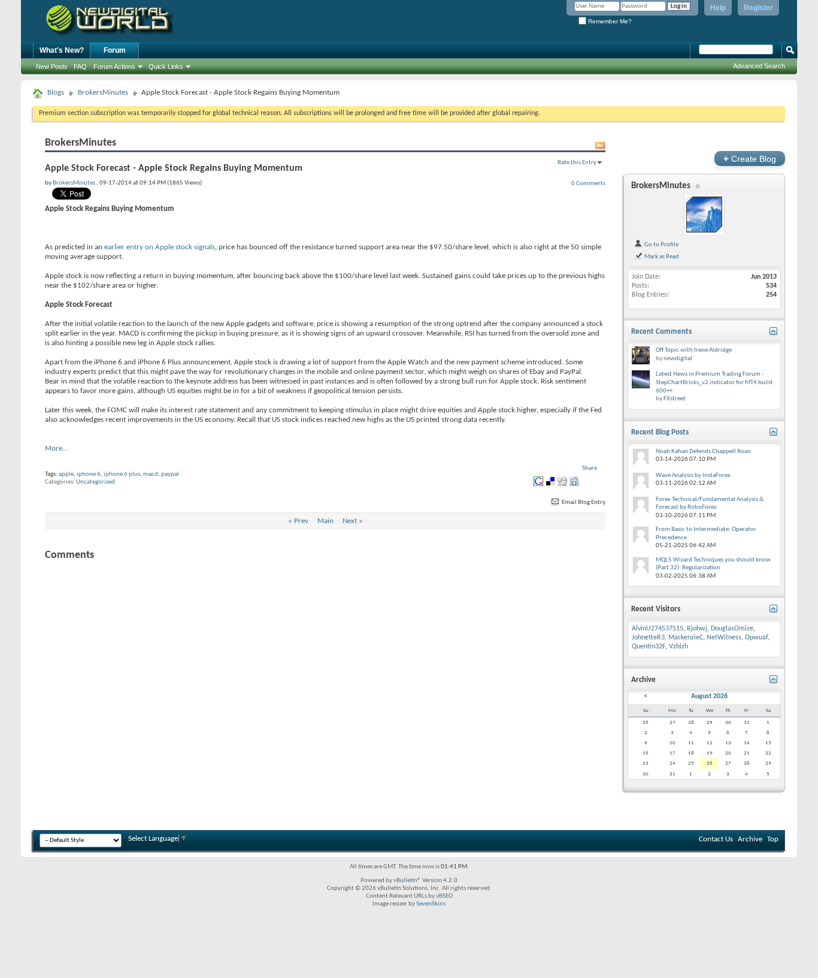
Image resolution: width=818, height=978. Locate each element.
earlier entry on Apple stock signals (159, 247)
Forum (115, 50)
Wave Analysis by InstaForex (693, 475)
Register (758, 8)
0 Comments (588, 183)
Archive (750, 839)
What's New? (62, 50)
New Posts (52, 66)
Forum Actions (114, 66)
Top (772, 839)
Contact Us (716, 839)
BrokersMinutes (103, 92)
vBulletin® (407, 880)
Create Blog (749, 158)
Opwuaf (756, 637)
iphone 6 (89, 474)
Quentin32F (648, 646)
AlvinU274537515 (657, 628)
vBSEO (444, 896)
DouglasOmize (732, 628)
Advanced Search (759, 66)
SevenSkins (431, 904)
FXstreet (675, 399)
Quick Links (166, 66)
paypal (170, 474)
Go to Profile (660, 244)
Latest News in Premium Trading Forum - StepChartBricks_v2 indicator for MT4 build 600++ (714, 382)
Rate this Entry (577, 162)
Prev (301, 521)
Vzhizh (678, 646)
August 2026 (709, 696)
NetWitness (724, 637)
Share (589, 468)
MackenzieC (685, 637)
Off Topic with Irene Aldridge (694, 350)
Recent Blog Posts (660, 432)
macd (150, 474)
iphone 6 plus (122, 474)
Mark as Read (661, 256)
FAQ (80, 66)
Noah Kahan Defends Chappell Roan (703, 451)
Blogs (55, 92)
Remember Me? (609, 21)
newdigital (678, 358)
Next (350, 521)
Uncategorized (95, 482)
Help (718, 8)
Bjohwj (697, 628)
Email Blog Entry (583, 502)
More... (56, 448)
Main (325, 521)
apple (66, 474)
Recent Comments (661, 332)
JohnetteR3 (648, 637)
